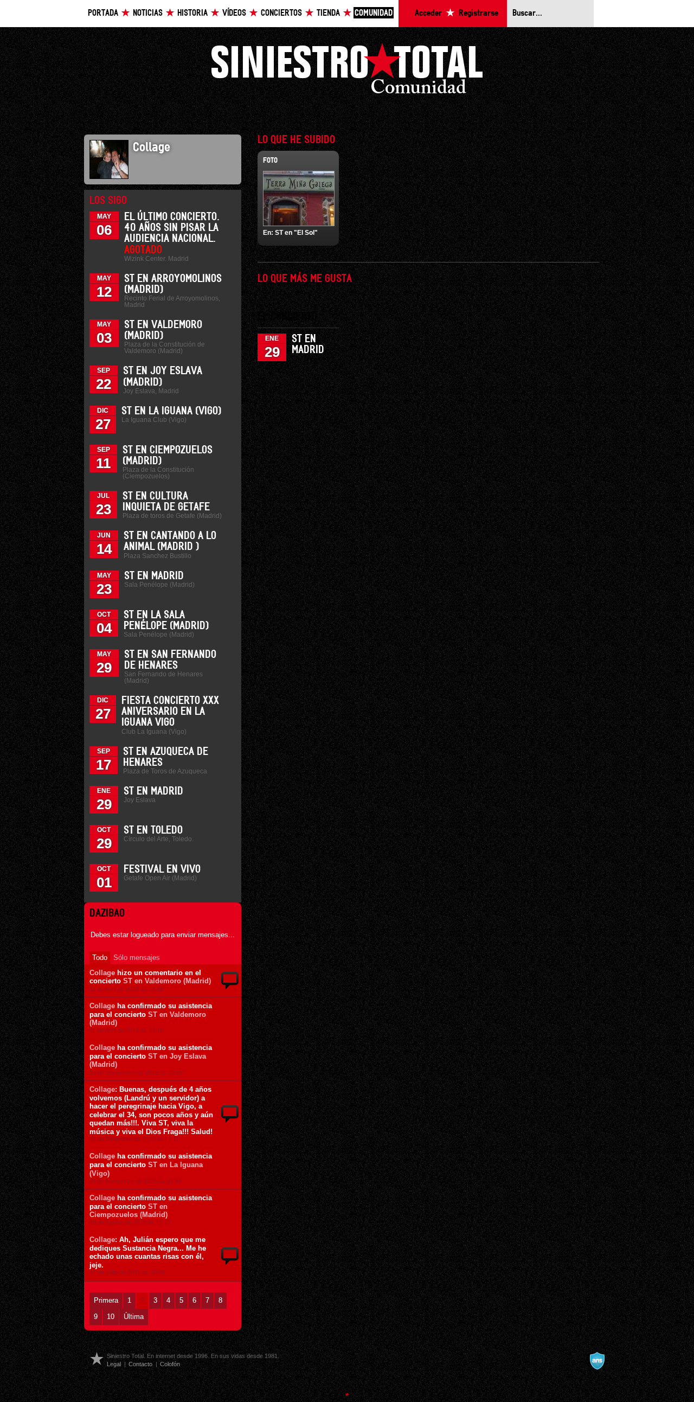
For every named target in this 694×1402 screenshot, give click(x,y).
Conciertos (281, 13)
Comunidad (374, 13)
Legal (114, 1364)
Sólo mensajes (136, 957)
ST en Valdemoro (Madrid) (167, 981)
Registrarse (478, 13)
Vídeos (234, 13)
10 (110, 1317)
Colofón (170, 1364)
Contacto (140, 1364)
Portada (103, 13)
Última (134, 1317)
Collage (102, 973)
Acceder (428, 13)
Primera (106, 1300)
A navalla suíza (597, 1360)
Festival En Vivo (162, 869)
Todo (99, 957)
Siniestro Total (347, 71)
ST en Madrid (154, 576)
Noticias (148, 13)
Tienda (328, 13)
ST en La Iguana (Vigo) (171, 411)
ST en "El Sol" (296, 232)
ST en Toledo (153, 830)
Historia (192, 13)
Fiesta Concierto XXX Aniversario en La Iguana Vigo (170, 711)
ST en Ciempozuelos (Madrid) (128, 1210)
